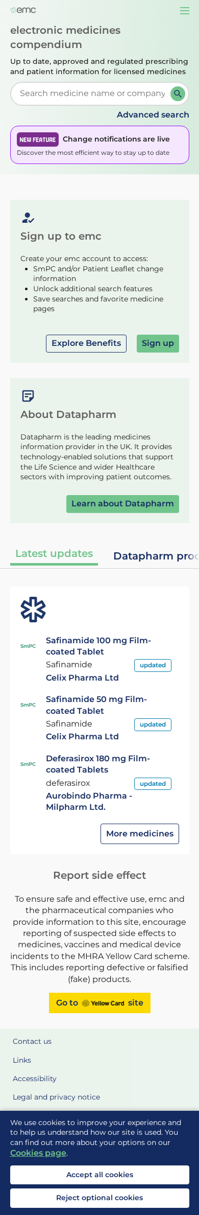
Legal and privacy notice (56, 1097)
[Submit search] (177, 93)
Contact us (32, 1041)
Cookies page (38, 1153)
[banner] (99, 145)
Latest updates (54, 553)
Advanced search (153, 115)
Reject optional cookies (99, 1197)
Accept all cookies (99, 1174)
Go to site (99, 1003)
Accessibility (35, 1078)
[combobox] (92, 93)
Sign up (158, 343)
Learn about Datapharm (122, 503)
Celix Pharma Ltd (82, 678)
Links (22, 1060)
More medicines (139, 833)
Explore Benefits (86, 343)
